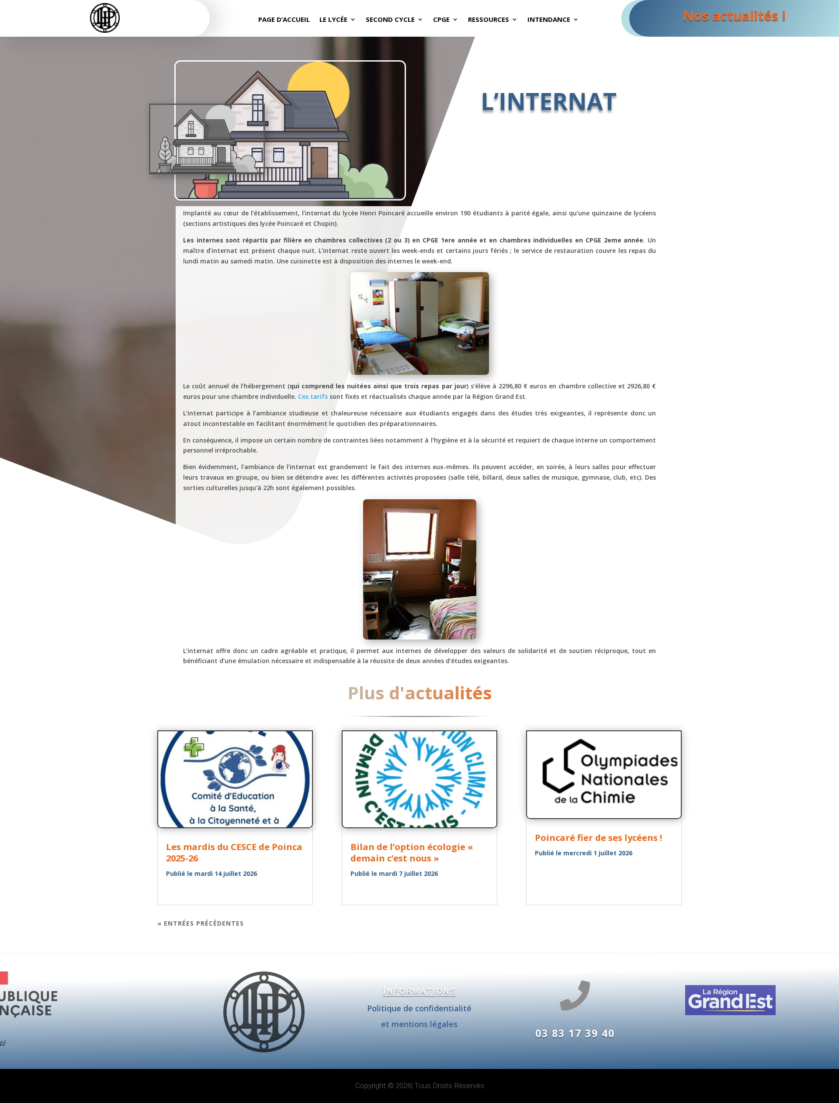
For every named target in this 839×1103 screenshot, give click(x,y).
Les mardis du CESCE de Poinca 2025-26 (234, 852)
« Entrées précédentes (200, 923)
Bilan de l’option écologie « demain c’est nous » (411, 852)
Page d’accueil (284, 20)
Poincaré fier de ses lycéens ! (598, 838)
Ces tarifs (313, 396)
